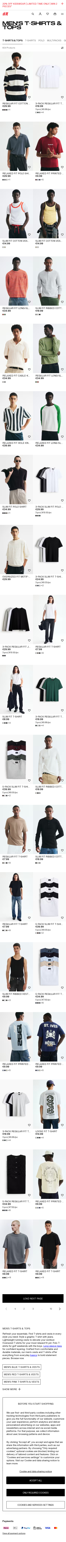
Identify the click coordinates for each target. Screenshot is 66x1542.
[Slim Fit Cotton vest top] (16, 213)
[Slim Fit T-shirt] (16, 689)
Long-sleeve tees (52, 1346)
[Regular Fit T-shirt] (49, 619)
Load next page (33, 1298)
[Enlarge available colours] (4, 247)
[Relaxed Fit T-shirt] (16, 1244)
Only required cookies (36, 1492)
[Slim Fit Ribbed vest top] (16, 967)
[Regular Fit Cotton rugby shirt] (16, 76)
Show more (9, 1389)
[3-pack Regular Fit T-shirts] (49, 76)
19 (51, 1308)
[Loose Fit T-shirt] (49, 1104)
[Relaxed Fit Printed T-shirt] (49, 146)
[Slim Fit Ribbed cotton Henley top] (49, 281)
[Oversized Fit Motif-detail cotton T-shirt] (16, 549)
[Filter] (62, 48)
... (42, 1308)
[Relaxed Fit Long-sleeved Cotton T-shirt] (49, 416)
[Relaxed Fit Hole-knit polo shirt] (16, 416)
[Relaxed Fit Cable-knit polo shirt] (16, 348)
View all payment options (13, 1533)
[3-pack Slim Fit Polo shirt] (49, 479)
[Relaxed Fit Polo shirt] (16, 146)
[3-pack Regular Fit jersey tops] (16, 619)
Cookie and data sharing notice (35, 1471)
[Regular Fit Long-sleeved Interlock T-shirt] (16, 281)
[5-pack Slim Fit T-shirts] (16, 759)
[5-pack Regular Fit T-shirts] (49, 967)
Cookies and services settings (35, 1505)
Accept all (35, 1480)
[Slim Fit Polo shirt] (16, 479)
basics (33, 1355)
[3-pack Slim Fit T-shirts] (49, 549)
